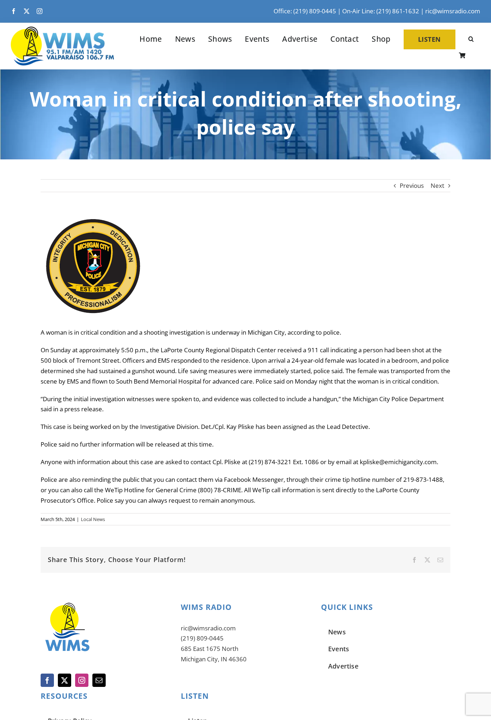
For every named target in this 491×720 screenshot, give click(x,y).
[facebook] (14, 11)
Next (437, 185)
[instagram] (39, 11)
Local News (93, 519)
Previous (412, 185)
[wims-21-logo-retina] (62, 30)
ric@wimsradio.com (452, 11)
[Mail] (99, 680)
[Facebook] (47, 680)
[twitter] (26, 11)
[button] (471, 39)
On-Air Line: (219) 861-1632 (380, 11)
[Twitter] (64, 680)
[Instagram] (81, 680)
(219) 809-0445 (202, 638)
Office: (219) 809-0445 (305, 11)
